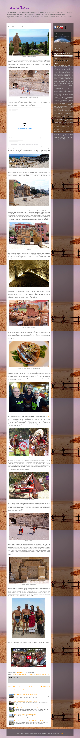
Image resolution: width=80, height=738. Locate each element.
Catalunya (19, 674)
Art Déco (66, 68)
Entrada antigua (45, 686)
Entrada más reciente (14, 686)
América (55, 66)
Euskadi (71, 85)
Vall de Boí (70, 126)
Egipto (69, 80)
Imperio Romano (37, 674)
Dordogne (64, 80)
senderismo (62, 137)
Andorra (69, 66)
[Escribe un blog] (30, 672)
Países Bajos (58, 112)
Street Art (61, 120)
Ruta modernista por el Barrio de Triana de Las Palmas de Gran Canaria (30, 720)
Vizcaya (62, 128)
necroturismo (65, 134)
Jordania (65, 95)
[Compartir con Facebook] (32, 672)
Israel (70, 94)
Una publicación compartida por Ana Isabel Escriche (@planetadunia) (24, 144)
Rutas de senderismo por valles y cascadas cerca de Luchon (27, 707)
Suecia (55, 122)
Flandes (71, 87)
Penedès (65, 112)
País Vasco (60, 110)
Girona (62, 90)
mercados (68, 131)
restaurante (59, 136)
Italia (55, 95)
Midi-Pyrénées (64, 100)
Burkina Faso (61, 74)
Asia (62, 69)
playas (71, 134)
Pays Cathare (63, 107)
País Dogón (62, 109)
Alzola (68, 65)
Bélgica (68, 74)
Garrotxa (69, 88)
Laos (67, 97)
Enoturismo (61, 81)
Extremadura (58, 87)
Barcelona (61, 72)
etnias (69, 129)
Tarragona (43, 674)
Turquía (60, 125)
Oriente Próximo (63, 106)
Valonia (56, 128)
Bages (59, 71)
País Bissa (69, 107)
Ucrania (71, 125)
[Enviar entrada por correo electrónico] (26, 672)
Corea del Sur (64, 78)
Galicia (65, 88)
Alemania (62, 65)
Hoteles (65, 91)
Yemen (68, 128)
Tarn (70, 122)
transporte (70, 137)
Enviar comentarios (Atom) (20, 689)
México (63, 101)
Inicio (30, 686)
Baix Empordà (66, 71)
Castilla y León (67, 75)
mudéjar (67, 132)
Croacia (58, 80)
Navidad (68, 101)
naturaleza (56, 134)
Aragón (55, 68)
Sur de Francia (65, 122)
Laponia (71, 97)
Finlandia (65, 87)
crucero (64, 129)
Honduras (60, 91)
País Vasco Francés (69, 110)
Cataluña (24, 674)
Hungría (71, 91)
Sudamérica (67, 120)
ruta (55, 137)
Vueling (56, 50)
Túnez (66, 125)
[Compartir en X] (31, 672)
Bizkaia (68, 72)
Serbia (71, 119)
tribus (57, 139)
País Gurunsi (67, 109)
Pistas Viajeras (69, 113)
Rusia (68, 118)
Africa (55, 65)
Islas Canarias (62, 94)
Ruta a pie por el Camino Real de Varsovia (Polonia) (25, 694)
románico (68, 136)
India (67, 93)
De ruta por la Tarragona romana (22, 293)
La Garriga (71, 95)
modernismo (57, 132)
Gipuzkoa (56, 90)
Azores (55, 71)
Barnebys (57, 47)
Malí (71, 98)
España (27, 674)
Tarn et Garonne (57, 123)
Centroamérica (56, 78)
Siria (56, 120)
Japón (60, 95)
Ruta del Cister (65, 119)
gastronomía (57, 131)
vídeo (47, 674)
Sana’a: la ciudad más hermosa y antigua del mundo (25, 701)
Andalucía (62, 66)
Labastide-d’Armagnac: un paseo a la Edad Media (25, 714)
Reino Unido (64, 116)
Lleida (56, 98)
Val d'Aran (64, 126)
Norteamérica (62, 103)
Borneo (55, 74)
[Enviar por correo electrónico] (29, 672)
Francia (58, 88)
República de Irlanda (61, 118)
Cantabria (60, 75)
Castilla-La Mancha (57, 77)
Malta (67, 98)
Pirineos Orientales (58, 113)
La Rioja (56, 97)
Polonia (58, 115)
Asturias (68, 69)
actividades (13, 674)
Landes (61, 97)
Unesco (57, 126)
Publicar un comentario (15, 680)
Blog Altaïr (57, 48)
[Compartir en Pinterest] (33, 672)
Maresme (58, 100)
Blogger (61, 733)
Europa (31, 674)
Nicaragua (55, 103)
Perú (70, 112)
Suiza (59, 122)
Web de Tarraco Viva (20, 670)
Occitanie (63, 105)
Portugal (64, 115)
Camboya (55, 75)
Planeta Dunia (18, 8)
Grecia (69, 90)
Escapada (70, 81)
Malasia (62, 98)
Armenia (60, 68)
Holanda (55, 91)
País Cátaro (56, 109)
